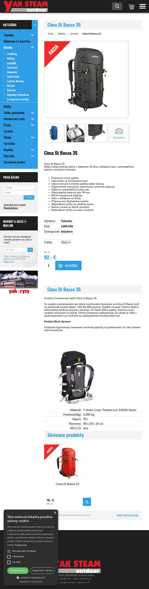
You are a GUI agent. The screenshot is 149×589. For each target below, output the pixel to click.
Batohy (61, 34)
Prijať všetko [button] (17, 570)
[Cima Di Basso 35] (54, 133)
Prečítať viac (21, 544)
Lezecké (74, 34)
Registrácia (11, 207)
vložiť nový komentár (127, 515)
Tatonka (66, 221)
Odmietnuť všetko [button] (42, 570)
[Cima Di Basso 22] (87, 502)
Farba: (48, 242)
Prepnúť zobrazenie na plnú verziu (74, 574)
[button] (31, 577)
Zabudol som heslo (15, 204)
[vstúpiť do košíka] (131, 6)
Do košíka (71, 266)
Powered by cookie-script (31, 582)
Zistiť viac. (9, 261)
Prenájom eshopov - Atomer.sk (73, 582)
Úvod (50, 34)
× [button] (55, 512)
